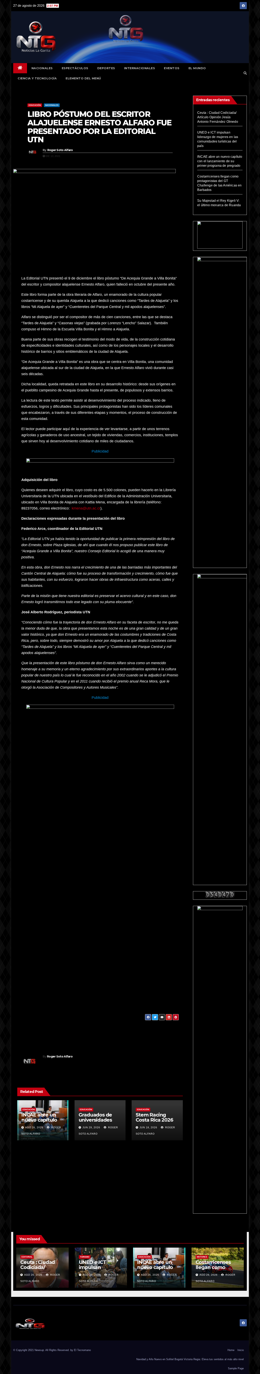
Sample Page (236, 1368)
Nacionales (42, 68)
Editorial (27, 1257)
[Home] (20, 68)
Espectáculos (75, 68)
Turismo (84, 1257)
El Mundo (197, 68)
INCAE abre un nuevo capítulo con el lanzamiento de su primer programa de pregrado (219, 161)
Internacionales (139, 68)
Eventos (172, 68)
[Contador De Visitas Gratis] (220, 894)
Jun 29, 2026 (91, 1127)
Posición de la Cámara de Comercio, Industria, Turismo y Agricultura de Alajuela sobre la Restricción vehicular (59, 1032)
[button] (245, 73)
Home (231, 1350)
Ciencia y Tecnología (37, 78)
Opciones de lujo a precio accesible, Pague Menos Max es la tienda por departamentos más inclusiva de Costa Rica (137, 1032)
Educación (35, 105)
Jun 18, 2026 (148, 1127)
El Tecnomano (82, 1350)
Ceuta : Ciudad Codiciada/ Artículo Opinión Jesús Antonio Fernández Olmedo (217, 117)
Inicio (240, 1350)
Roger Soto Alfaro (60, 150)
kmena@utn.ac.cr (86, 508)
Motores (202, 1257)
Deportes (106, 68)
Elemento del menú (83, 78)
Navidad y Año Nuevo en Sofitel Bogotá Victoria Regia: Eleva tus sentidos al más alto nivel (190, 1359)
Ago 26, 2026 (34, 1127)
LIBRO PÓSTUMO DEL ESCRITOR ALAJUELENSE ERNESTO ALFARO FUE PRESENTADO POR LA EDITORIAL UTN (99, 126)
